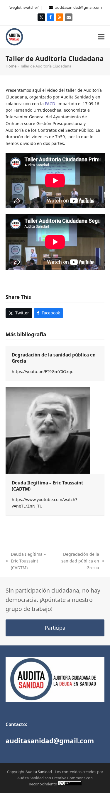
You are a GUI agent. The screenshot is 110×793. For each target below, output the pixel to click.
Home (11, 66)
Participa (55, 627)
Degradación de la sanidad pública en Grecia (77, 561)
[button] (101, 36)
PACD (50, 103)
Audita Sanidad (39, 771)
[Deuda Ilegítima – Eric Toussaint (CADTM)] (48, 430)
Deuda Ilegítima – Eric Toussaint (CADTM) (26, 561)
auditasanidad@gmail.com (78, 7)
